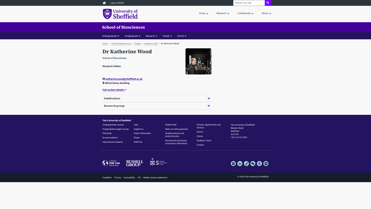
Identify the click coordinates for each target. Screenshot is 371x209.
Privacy (117, 177)
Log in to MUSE (117, 2)
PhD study (107, 133)
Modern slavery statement (155, 177)
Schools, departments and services (209, 126)
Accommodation (110, 137)
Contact (200, 145)
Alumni (200, 131)
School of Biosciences (123, 27)
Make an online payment (176, 129)
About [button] (265, 13)
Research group (114, 106)
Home (105, 43)
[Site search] (268, 3)
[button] (111, 35)
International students (112, 142)
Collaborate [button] (244, 13)
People (137, 43)
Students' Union (204, 140)
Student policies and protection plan (174, 135)
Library (200, 136)
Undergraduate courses (113, 124)
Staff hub (138, 142)
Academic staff (151, 43)
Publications (112, 98)
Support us (138, 129)
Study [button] (202, 13)
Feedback (107, 177)
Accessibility (129, 177)
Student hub (170, 124)
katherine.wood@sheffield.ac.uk (124, 79)
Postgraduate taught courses (115, 129)
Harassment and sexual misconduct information (176, 142)
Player (137, 137)
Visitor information (142, 133)
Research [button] (222, 13)
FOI (139, 177)
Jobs (136, 124)
